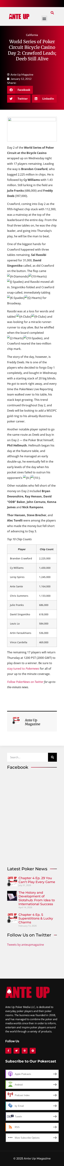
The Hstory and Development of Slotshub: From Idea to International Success (36, 898)
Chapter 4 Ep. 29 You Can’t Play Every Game (36, 880)
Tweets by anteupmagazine (25, 945)
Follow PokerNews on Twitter (25, 682)
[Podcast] (25, 1051)
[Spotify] (33, 1051)
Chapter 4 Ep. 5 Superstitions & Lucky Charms (35, 918)
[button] (52, 13)
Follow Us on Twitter (29, 935)
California (32, 35)
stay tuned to (23, 669)
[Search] (52, 757)
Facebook (17, 767)
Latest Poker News (27, 868)
